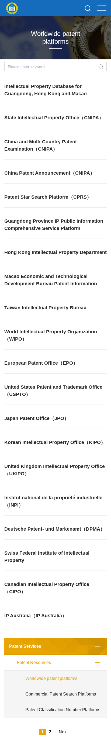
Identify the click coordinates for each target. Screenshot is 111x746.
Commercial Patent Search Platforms (60, 694)
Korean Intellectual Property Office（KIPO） (55, 442)
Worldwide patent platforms (51, 678)
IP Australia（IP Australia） (35, 615)
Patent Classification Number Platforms (62, 709)
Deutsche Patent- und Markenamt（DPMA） (54, 529)
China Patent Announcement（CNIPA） (49, 173)
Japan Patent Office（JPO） (36, 418)
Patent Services (25, 646)
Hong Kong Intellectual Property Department (55, 252)
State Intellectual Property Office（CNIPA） (54, 117)
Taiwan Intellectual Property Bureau (45, 307)
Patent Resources (34, 662)
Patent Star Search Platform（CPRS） (48, 197)
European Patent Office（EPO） (41, 363)
